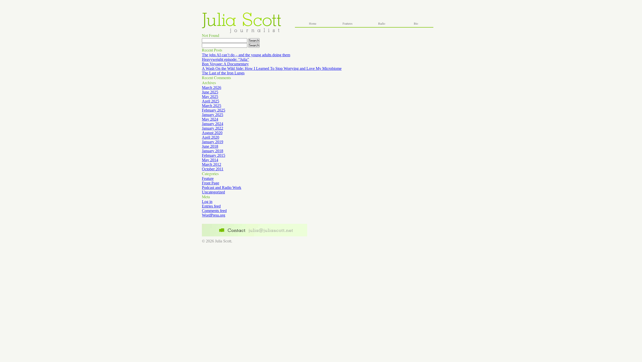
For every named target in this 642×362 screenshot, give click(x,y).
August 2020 (212, 133)
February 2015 (213, 155)
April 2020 (210, 137)
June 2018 (210, 146)
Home (312, 23)
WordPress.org (213, 215)
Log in (207, 201)
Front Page (210, 183)
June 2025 (210, 92)
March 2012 (211, 164)
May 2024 (210, 119)
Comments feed (214, 211)
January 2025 (212, 115)
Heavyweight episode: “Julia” (225, 59)
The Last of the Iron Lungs (223, 73)
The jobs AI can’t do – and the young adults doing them (246, 55)
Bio (416, 23)
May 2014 (210, 160)
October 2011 (212, 169)
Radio (381, 23)
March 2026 (211, 87)
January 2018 (212, 151)
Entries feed (211, 206)
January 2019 (212, 142)
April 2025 (210, 101)
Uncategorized (213, 192)
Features (348, 23)
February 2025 (213, 110)
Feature (208, 178)
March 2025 (211, 106)
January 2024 (212, 124)
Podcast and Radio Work (221, 187)
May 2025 (210, 96)
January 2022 (212, 128)
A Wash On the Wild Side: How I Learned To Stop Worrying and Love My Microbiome (272, 68)
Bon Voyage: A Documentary (225, 64)
